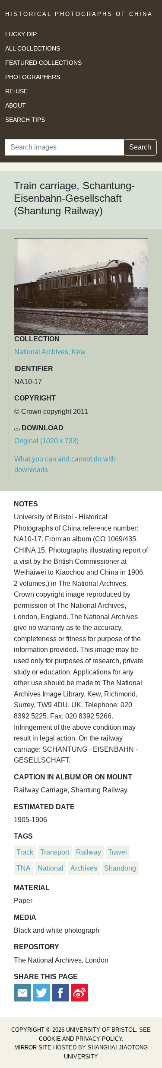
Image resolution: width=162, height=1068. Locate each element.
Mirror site (32, 1047)
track (24, 852)
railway (88, 852)
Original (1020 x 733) (46, 441)
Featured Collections (43, 62)
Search (140, 147)
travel (117, 852)
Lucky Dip (21, 34)
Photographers (32, 76)
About (15, 105)
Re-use (16, 91)
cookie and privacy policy (80, 1039)
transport (54, 852)
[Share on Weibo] (79, 992)
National (51, 868)
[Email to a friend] (23, 992)
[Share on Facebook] (60, 992)
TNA (23, 868)
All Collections (32, 48)
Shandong (120, 868)
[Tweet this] (42, 992)
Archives (83, 868)
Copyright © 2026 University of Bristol (73, 1030)
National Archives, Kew (50, 352)
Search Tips (25, 119)
